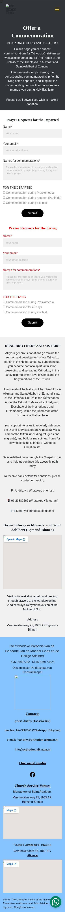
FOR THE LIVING (14, 297)
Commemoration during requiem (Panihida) (33, 197)
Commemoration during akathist (26, 202)
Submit (32, 213)
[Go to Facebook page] (32, 774)
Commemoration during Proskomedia (29, 192)
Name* (7, 126)
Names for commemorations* (21, 160)
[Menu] (57, 9)
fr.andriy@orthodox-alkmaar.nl (35, 510)
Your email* (10, 143)
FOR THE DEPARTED (17, 187)
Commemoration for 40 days (23, 307)
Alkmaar (32, 855)
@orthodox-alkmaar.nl (35, 749)
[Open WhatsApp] (55, 902)
